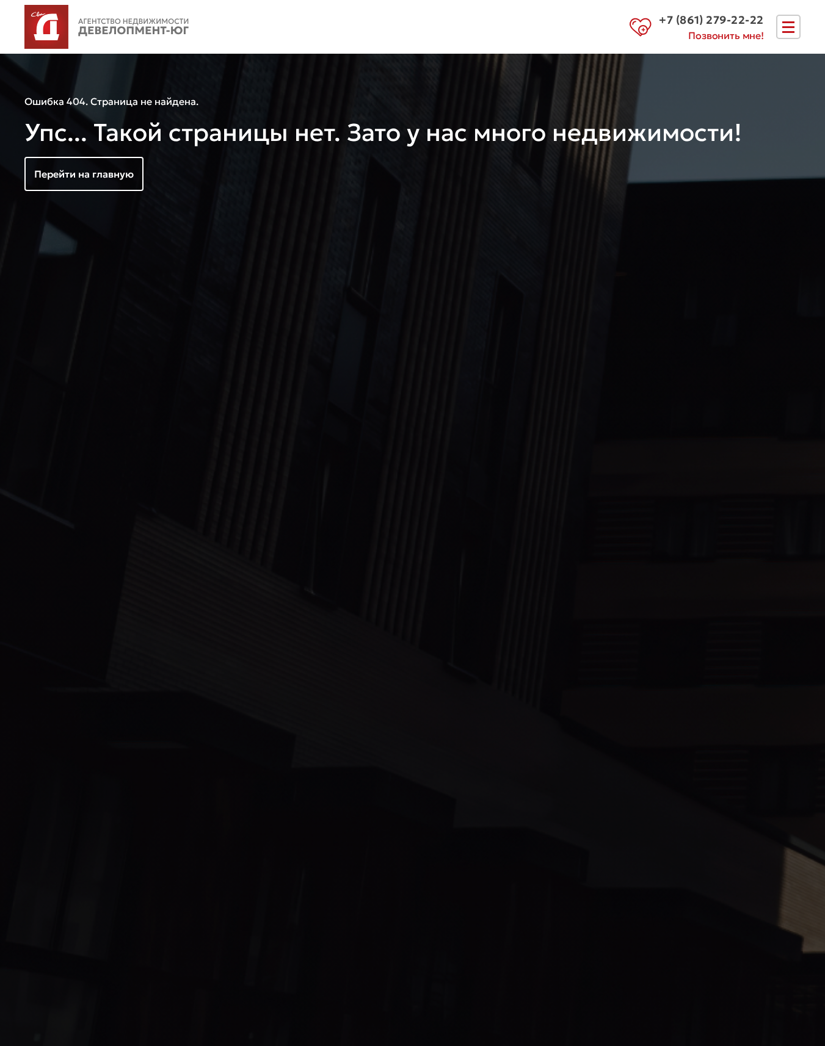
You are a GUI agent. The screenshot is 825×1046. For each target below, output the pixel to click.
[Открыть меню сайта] (788, 27)
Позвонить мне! (726, 35)
